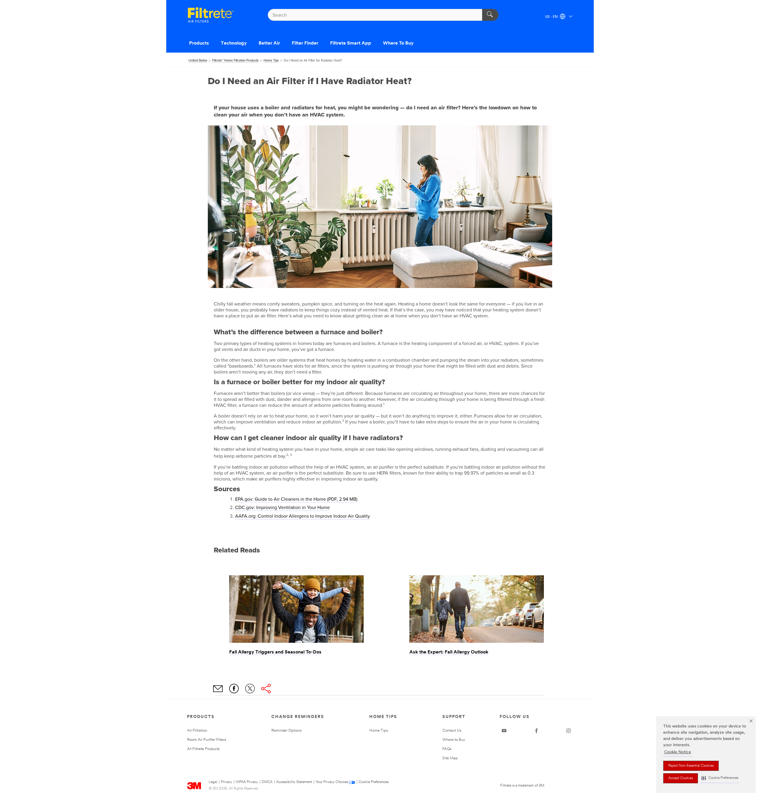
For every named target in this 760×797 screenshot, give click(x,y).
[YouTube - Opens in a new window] (504, 730)
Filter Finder (305, 43)
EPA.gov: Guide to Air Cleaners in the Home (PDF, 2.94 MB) (296, 499)
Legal (213, 782)
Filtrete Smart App (350, 43)
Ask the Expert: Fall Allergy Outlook (448, 652)
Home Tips (378, 731)
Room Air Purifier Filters (206, 740)
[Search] (490, 15)
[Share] (266, 688)
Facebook (234, 688)
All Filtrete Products (203, 749)
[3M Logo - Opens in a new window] (211, 14)
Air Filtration (197, 731)
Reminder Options (286, 731)
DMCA (267, 782)
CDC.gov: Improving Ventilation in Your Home (282, 508)
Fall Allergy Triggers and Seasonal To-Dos (275, 652)
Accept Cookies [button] (680, 778)
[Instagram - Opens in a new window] (568, 730)
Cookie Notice (677, 752)
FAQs (447, 749)
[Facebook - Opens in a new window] (536, 730)
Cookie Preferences (374, 782)
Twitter (250, 688)
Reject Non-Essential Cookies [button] (691, 766)
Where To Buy (398, 43)
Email (218, 688)
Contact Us (451, 731)
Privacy (226, 782)
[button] (720, 778)
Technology (234, 43)
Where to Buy (453, 740)
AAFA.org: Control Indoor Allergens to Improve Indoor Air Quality (302, 516)
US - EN (551, 17)
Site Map (450, 758)
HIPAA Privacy (247, 782)
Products (199, 43)
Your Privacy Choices (332, 782)
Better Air (269, 43)
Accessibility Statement (294, 782)
